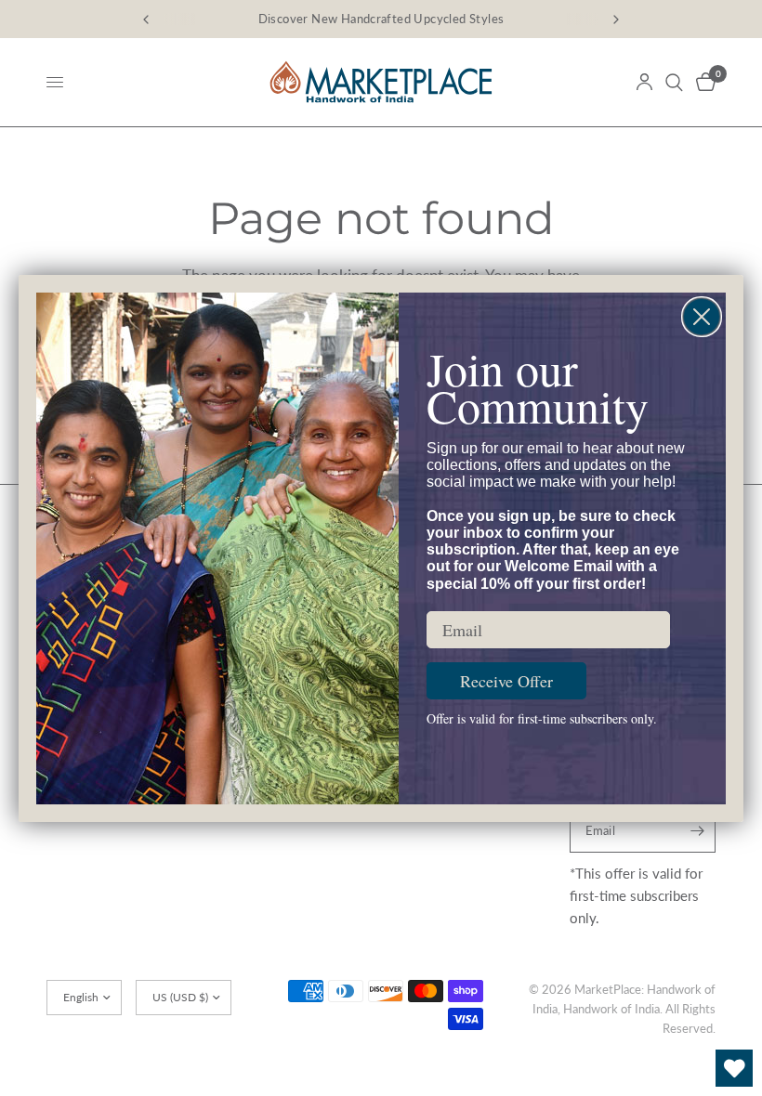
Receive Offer (506, 681)
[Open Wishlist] (734, 1068)
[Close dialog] (701, 316)
